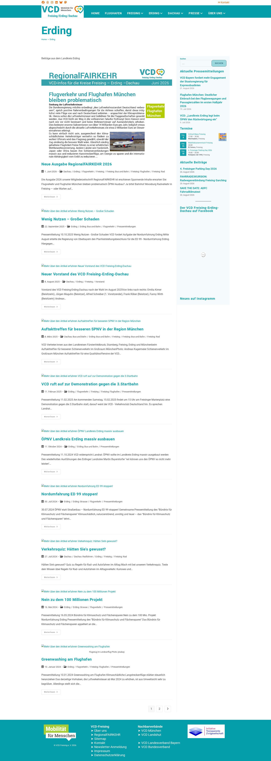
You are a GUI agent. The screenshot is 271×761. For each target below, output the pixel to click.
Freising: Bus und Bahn (117, 171)
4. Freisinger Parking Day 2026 (200, 150)
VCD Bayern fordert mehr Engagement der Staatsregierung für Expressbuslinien (203, 81)
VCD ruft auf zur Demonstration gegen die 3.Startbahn (89, 384)
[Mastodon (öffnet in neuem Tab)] (65, 2)
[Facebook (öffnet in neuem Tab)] (43, 2)
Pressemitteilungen (126, 226)
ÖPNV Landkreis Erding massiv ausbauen (78, 439)
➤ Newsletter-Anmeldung (109, 747)
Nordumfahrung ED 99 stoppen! (69, 494)
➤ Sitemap (98, 739)
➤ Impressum (100, 751)
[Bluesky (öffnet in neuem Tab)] (61, 2)
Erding (154, 13)
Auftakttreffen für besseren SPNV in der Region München (92, 329)
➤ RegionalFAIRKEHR (105, 735)
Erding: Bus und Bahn (90, 226)
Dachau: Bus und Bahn (75, 336)
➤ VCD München (149, 730)
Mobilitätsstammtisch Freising (200, 143)
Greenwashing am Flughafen (66, 659)
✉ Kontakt (223, 2)
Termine (186, 128)
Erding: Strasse (80, 501)
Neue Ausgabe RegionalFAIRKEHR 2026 (76, 164)
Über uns (215, 13)
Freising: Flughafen (140, 171)
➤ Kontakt (98, 743)
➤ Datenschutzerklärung (108, 755)
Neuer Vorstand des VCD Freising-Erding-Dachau (85, 274)
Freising (134, 13)
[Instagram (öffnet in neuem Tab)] (52, 2)
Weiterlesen (52, 196)
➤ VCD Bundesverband (154, 747)
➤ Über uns (99, 730)
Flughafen (113, 13)
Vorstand (99, 281)
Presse (194, 13)
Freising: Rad (158, 171)
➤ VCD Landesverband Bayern (159, 743)
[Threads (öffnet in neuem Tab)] (47, 2)
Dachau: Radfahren (83, 556)
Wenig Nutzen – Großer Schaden (70, 219)
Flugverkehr (88, 171)
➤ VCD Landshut (149, 735)
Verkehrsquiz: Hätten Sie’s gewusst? (73, 549)
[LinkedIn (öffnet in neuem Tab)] (56, 2)
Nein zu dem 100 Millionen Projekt (72, 599)
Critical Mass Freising (196, 134)
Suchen (183, 59)
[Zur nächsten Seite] (168, 709)
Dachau (174, 13)
